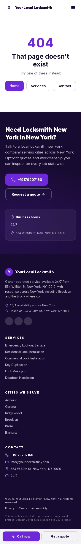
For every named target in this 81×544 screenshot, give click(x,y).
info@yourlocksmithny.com (30, 462)
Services (38, 86)
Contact (64, 86)
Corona (10, 406)
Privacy (9, 508)
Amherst (11, 400)
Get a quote (60, 536)
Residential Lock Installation (24, 352)
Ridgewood (13, 413)
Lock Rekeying (16, 371)
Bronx (9, 426)
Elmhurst (11, 432)
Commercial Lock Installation (25, 358)
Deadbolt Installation (19, 378)
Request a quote (26, 194)
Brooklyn (11, 419)
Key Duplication (16, 365)
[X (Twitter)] (28, 321)
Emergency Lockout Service (25, 345)
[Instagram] (18, 321)
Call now (23, 536)
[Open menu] (73, 7)
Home (14, 86)
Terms (23, 508)
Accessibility (39, 508)
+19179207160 (30, 179)
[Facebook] (9, 321)
